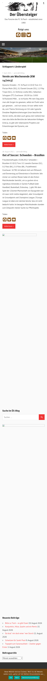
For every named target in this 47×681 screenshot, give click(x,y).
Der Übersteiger (23, 14)
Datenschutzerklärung (30, 677)
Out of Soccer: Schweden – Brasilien (23, 155)
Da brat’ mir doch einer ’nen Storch (19, 633)
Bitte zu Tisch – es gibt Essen (16, 623)
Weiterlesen (8, 144)
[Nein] (44, 675)
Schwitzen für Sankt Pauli (15, 640)
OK (11, 677)
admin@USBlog (19, 73)
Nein (17, 677)
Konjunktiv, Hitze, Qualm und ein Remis (21, 626)
